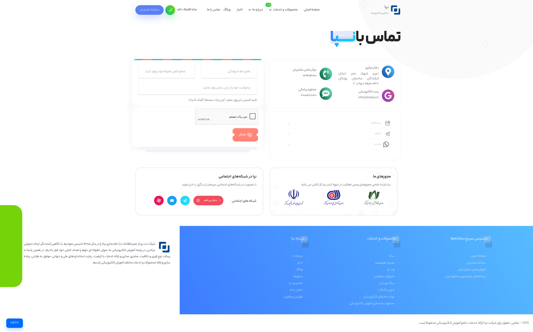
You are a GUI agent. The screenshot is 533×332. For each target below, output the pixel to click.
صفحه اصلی (312, 9)
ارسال (242, 134)
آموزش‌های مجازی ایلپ (472, 269)
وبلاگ (227, 9)
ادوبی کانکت (386, 290)
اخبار (239, 9)
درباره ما (257, 9)
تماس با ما (213, 9)
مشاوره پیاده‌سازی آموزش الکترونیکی (371, 303)
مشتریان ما (296, 283)
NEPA (14, 323)
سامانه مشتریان (149, 9)
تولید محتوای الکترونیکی (378, 297)
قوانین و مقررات (293, 297)
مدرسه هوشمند (384, 263)
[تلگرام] (185, 200)
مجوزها (298, 276)
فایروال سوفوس (384, 276)
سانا (391, 256)
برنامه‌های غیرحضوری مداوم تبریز (465, 276)
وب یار (390, 269)
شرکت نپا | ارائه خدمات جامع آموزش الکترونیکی (466, 323)
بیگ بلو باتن (386, 283)
